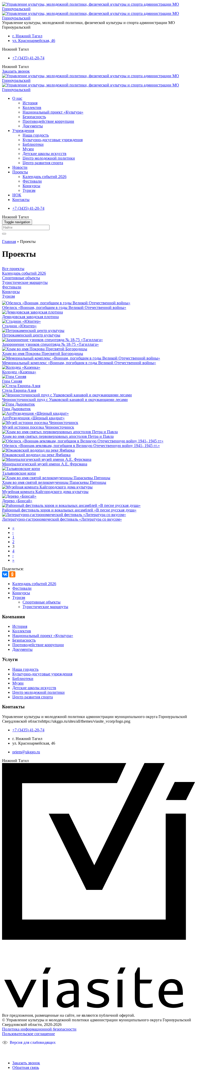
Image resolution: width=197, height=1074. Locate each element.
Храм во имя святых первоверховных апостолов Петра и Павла (58, 436)
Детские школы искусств (44, 153)
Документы (33, 126)
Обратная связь (25, 1067)
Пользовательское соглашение (28, 1034)
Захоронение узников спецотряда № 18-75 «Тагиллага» (50, 344)
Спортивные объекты (21, 278)
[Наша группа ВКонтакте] (8, 1051)
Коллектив (32, 107)
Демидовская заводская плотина (30, 317)
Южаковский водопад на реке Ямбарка (36, 455)
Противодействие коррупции (48, 121)
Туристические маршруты (25, 282)
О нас (17, 98)
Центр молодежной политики (49, 158)
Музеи (28, 149)
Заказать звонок (16, 71)
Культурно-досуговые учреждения (53, 140)
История (30, 103)
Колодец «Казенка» (19, 372)
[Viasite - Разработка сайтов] (98, 1006)
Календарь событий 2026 (44, 176)
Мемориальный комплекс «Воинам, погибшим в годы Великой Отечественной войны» (79, 363)
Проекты (20, 172)
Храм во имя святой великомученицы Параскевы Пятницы (54, 482)
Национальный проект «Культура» (53, 112)
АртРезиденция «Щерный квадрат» (33, 418)
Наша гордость (36, 135)
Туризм (29, 190)
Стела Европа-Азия (19, 390)
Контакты (20, 199)
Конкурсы (31, 186)
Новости (19, 167)
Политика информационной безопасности (39, 1029)
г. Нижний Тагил (27, 36)
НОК (16, 195)
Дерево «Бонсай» (17, 501)
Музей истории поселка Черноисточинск (38, 427)
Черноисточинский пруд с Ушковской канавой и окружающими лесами (65, 399)
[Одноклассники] (12, 574)
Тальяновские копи (19, 473)
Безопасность (34, 117)
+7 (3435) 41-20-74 (28, 58)
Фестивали (32, 181)
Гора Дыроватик (16, 409)
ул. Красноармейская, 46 (33, 40)
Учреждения (23, 130)
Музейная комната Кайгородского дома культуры (45, 491)
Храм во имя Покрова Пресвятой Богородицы (42, 353)
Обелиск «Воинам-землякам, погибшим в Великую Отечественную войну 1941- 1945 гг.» (81, 445)
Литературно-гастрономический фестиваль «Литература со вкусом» (62, 519)
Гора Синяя (12, 381)
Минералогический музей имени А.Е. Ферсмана (44, 464)
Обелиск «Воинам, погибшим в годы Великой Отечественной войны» (64, 307)
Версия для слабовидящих (33, 1042)
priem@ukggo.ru (26, 752)
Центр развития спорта (43, 163)
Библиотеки (33, 144)
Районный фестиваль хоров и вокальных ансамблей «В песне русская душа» (69, 510)
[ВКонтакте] (5, 574)
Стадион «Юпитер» (19, 326)
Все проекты (13, 268)
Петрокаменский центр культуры (31, 335)
